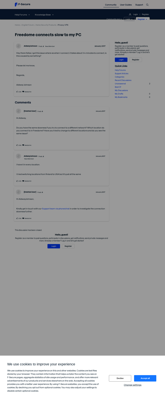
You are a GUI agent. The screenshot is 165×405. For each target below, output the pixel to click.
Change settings (132, 385)
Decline (120, 378)
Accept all (145, 378)
